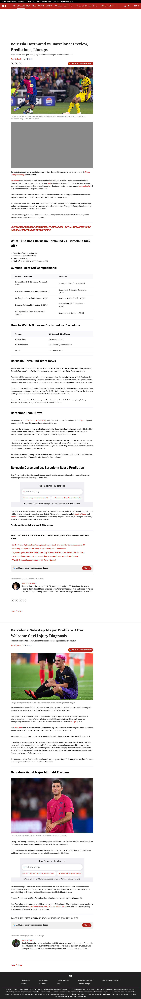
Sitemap (24, 984)
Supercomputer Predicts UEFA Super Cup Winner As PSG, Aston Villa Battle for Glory (48, 552)
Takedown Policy (63, 980)
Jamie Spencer (16, 645)
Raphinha (14, 516)
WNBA (49, 6)
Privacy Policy (25, 980)
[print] (24, 600)
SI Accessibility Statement (111, 980)
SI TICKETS (37, 2)
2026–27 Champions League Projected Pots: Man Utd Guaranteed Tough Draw (45, 556)
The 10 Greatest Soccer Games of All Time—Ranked (34, 560)
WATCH (104, 6)
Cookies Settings (84, 984)
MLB (34, 6)
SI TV (111, 6)
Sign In (136, 6)
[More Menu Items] (116, 6)
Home (13, 611)
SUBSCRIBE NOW (67, 2)
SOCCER (21, 6)
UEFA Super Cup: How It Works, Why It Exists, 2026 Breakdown (39, 548)
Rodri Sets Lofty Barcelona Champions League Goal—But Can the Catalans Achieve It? (48, 545)
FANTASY (58, 6)
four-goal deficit (85, 186)
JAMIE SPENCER (28, 940)
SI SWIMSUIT (12, 2)
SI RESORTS (46, 2)
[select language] (130, 6)
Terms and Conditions (85, 980)
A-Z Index (42, 984)
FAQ (58, 984)
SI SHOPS (56, 2)
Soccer (20, 611)
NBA (28, 6)
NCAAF (41, 6)
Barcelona (15, 180)
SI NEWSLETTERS (24, 2)
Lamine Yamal (80, 514)
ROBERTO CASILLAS (29, 583)
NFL (13, 6)
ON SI (4, 2)
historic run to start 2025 (36, 420)
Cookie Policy (43, 980)
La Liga (80, 420)
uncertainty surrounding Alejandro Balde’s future (47, 906)
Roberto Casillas (16, 59)
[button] (69, 6)
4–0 (49, 183)
